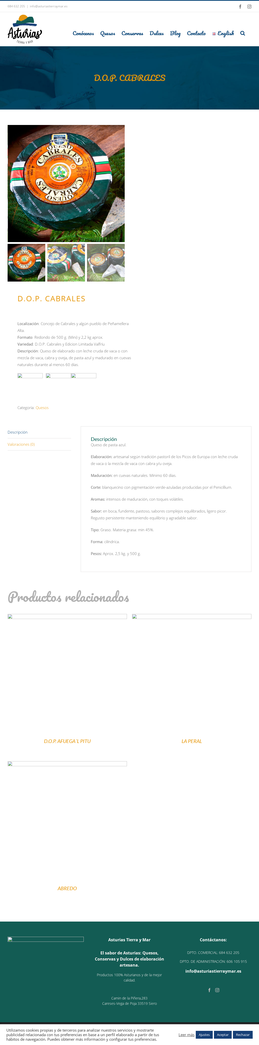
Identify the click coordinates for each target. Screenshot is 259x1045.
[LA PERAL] (191, 617)
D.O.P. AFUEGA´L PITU (67, 741)
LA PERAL (192, 741)
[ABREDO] (67, 764)
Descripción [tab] (18, 432)
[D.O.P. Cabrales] (66, 183)
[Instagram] (217, 990)
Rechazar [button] (243, 1034)
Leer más (187, 1034)
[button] (242, 33)
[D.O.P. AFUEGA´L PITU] (67, 617)
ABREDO (67, 888)
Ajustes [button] (204, 1034)
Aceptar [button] (223, 1034)
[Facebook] (209, 990)
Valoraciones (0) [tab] (21, 444)
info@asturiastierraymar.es (49, 6)
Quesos (42, 407)
